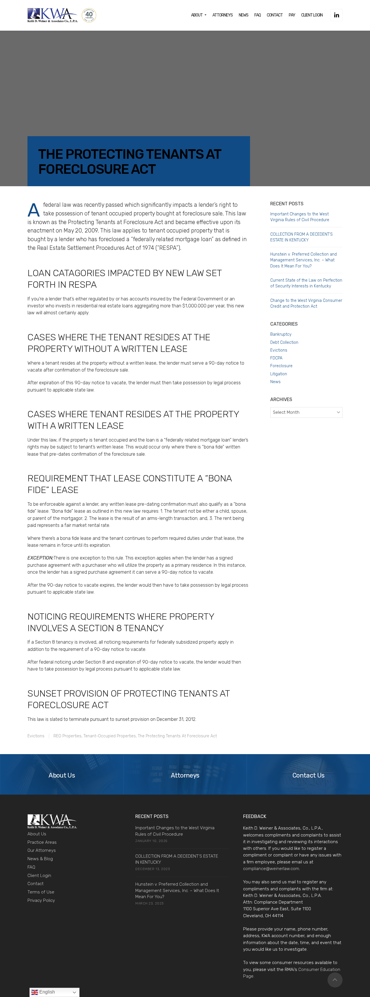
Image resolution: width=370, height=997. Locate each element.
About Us (36, 834)
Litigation (278, 374)
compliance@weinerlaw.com (271, 868)
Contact (35, 883)
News (275, 381)
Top (335, 979)
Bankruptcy (280, 334)
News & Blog (40, 858)
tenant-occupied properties (110, 736)
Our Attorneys (41, 850)
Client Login (39, 875)
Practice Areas (42, 842)
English (46, 991)
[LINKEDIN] (336, 15)
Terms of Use (40, 892)
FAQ (31, 867)
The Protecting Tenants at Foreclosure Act (177, 736)
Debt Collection (284, 342)
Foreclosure (281, 365)
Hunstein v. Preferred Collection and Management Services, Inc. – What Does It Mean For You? (303, 260)
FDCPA (276, 358)
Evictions (36, 736)
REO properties (67, 736)
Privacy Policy (41, 900)
